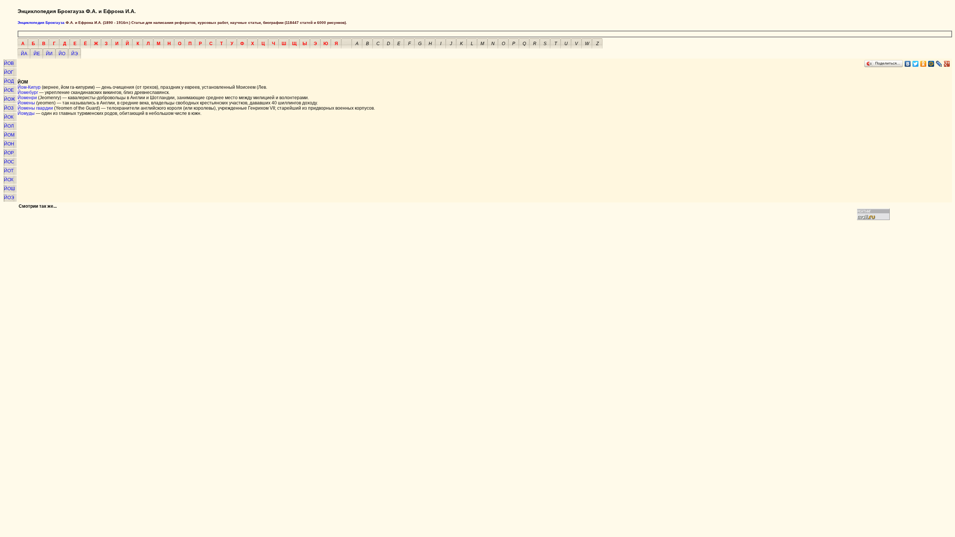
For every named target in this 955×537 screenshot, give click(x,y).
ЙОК (8, 117)
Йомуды (26, 113)
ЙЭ (74, 53)
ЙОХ (8, 179)
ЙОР (9, 153)
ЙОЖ (9, 99)
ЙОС (9, 161)
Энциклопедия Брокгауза (41, 23)
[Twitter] (916, 64)
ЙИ (49, 53)
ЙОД (9, 81)
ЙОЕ (9, 90)
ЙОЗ (8, 108)
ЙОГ (8, 72)
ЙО (62, 53)
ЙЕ (37, 53)
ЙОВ (9, 63)
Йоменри (27, 97)
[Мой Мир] (931, 64)
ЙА (24, 53)
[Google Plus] (947, 64)
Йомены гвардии (35, 108)
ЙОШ (9, 188)
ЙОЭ (9, 197)
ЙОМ (9, 135)
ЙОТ (8, 170)
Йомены (26, 103)
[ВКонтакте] (908, 64)
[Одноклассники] (923, 64)
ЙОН (9, 144)
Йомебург (28, 92)
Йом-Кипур (29, 87)
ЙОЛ (9, 126)
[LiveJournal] (939, 64)
